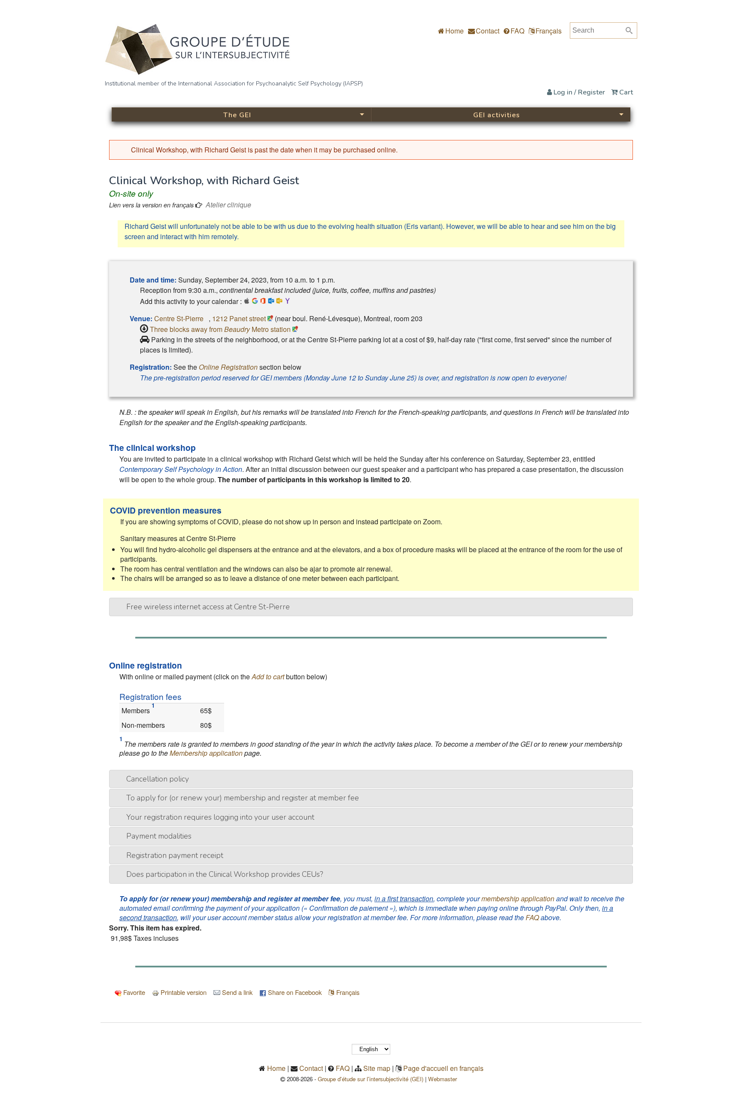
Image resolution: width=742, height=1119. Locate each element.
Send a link (236, 992)
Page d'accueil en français (443, 1068)
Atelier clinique (228, 205)
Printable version (183, 992)
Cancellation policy (157, 779)
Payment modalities (159, 836)
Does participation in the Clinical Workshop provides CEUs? (224, 874)
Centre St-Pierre (181, 318)
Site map (376, 1068)
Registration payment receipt (174, 855)
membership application (517, 898)
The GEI (237, 115)
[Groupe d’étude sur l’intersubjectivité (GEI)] (197, 72)
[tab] (371, 607)
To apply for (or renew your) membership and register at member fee (242, 798)
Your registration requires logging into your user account (220, 817)
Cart (625, 92)
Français (548, 31)
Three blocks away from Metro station (221, 329)
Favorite (133, 992)
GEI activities (496, 115)
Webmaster (445, 1079)
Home (454, 31)
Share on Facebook (294, 992)
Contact (486, 31)
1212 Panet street (240, 318)
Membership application (206, 753)
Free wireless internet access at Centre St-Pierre (208, 607)
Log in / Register (578, 92)
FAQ (516, 31)
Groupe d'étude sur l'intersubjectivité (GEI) (370, 1079)
